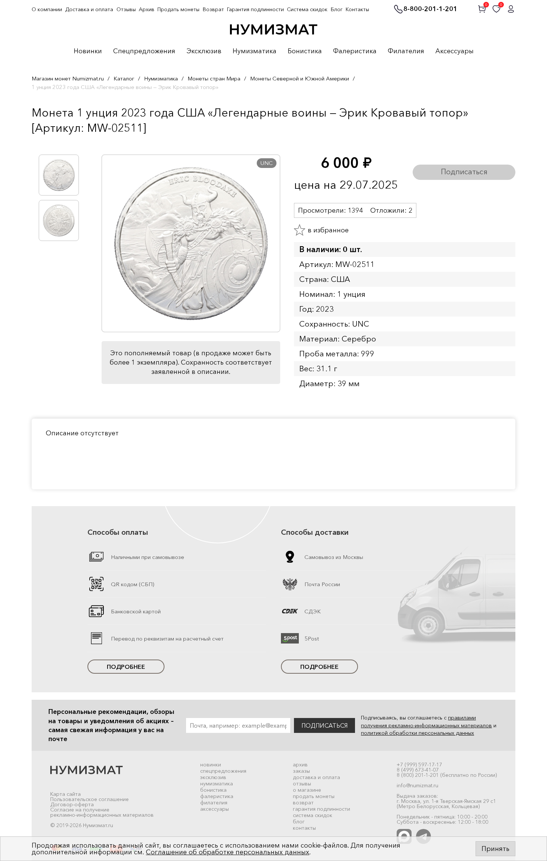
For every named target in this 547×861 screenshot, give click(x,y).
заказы (301, 771)
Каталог (123, 78)
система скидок (312, 815)
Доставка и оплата (89, 9)
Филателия (406, 51)
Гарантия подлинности (255, 9)
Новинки (88, 51)
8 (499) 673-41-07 (418, 769)
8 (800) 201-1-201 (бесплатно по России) (447, 775)
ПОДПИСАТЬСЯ (324, 725)
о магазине (307, 790)
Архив (146, 9)
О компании (47, 9)
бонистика (213, 790)
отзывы (302, 783)
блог (299, 821)
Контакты (357, 9)
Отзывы (126, 9)
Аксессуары (454, 51)
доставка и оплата (316, 777)
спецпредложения (223, 771)
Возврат (213, 9)
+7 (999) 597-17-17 (419, 764)
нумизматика (216, 783)
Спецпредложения (144, 51)
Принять (495, 849)
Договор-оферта (72, 804)
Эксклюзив (203, 51)
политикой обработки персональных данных (417, 733)
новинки (210, 764)
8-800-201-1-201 (430, 9)
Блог (337, 9)
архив (300, 764)
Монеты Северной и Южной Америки (299, 78)
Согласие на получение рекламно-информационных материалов (102, 812)
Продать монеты (178, 9)
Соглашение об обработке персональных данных (227, 852)
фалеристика (216, 796)
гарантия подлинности (321, 809)
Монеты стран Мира (214, 78)
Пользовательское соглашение (89, 799)
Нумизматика (254, 51)
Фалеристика (355, 51)
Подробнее (126, 666)
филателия (213, 802)
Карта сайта (65, 794)
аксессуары (214, 809)
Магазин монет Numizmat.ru (68, 78)
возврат (303, 802)
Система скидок (307, 9)
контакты (304, 828)
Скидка (48, 143)
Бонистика (305, 51)
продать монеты (314, 796)
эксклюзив (213, 777)
